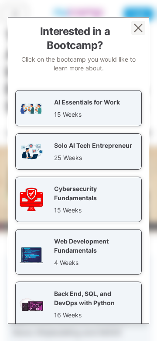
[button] (78, 108)
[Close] (138, 28)
